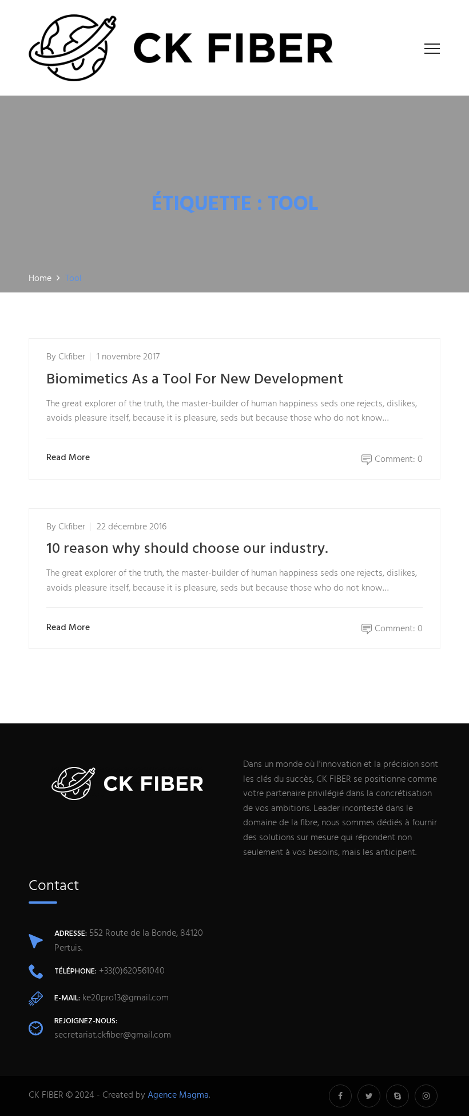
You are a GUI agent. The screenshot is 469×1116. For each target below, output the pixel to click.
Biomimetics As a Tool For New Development (194, 379)
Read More (68, 458)
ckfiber (71, 357)
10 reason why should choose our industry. (187, 549)
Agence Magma (178, 1095)
